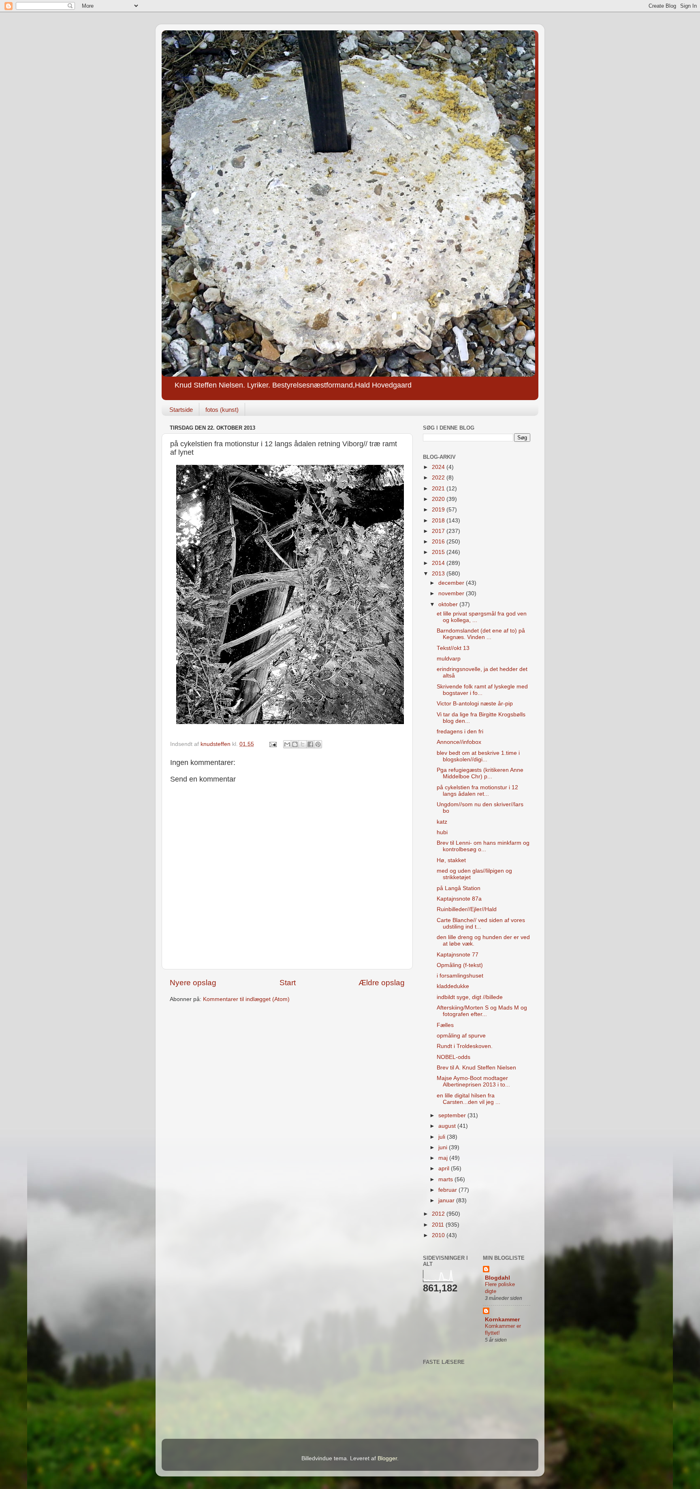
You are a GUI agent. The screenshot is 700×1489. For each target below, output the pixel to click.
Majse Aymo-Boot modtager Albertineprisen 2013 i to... (473, 1081)
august (447, 1126)
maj (443, 1158)
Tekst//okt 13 (453, 648)
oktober (448, 604)
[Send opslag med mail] (272, 744)
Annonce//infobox (459, 742)
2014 (439, 563)
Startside (181, 409)
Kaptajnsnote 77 (457, 955)
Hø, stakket (451, 860)
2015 (439, 552)
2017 (439, 531)
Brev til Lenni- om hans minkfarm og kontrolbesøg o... (483, 846)
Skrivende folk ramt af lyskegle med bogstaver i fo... (482, 690)
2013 (439, 574)
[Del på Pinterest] (318, 744)
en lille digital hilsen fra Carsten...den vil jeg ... (468, 1099)
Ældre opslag (382, 982)
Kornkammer (502, 1319)
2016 (439, 542)
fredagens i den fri (460, 732)
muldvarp (449, 659)
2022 (439, 478)
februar (448, 1190)
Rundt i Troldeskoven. (465, 1046)
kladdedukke (453, 986)
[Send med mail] (287, 744)
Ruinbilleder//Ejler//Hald (467, 909)
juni (443, 1147)
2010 (439, 1235)
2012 (439, 1214)
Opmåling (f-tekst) (460, 965)
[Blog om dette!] (295, 744)
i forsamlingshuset (460, 976)
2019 (439, 510)
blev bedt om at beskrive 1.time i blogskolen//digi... (478, 756)
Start (288, 982)
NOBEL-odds (453, 1057)
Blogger (387, 1458)
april (444, 1168)
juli (442, 1137)
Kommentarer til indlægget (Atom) (246, 999)
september (452, 1115)
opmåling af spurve (461, 1036)
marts (446, 1179)
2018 (439, 521)
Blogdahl (497, 1278)
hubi (442, 832)
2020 (439, 499)
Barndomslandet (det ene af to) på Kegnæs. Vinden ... (481, 634)
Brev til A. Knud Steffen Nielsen (476, 1068)
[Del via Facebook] (310, 744)
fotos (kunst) (222, 409)
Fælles (445, 1025)
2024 (439, 467)
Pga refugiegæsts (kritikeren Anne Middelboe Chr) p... (480, 773)
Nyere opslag (193, 982)
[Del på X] (303, 744)
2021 (439, 489)
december (452, 583)
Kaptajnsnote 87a (459, 899)
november (452, 593)
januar (447, 1200)
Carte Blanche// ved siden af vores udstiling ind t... (481, 923)
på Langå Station (458, 888)
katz (442, 822)
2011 (439, 1225)
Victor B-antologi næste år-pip (475, 704)
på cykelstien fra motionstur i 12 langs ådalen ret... (477, 790)
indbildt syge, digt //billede (470, 997)
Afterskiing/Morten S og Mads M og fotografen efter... (482, 1011)
